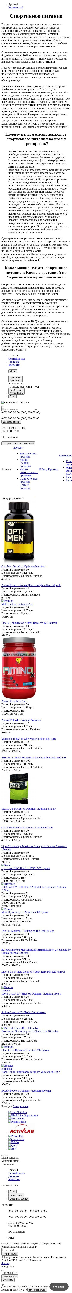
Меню (13, 371)
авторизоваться (37, 1289)
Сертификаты (16, 358)
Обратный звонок (19, 1198)
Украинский (15, 7)
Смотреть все (20, 1106)
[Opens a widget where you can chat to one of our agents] (59, 1287)
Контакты (14, 364)
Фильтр (5, 1263)
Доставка (13, 361)
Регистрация (16, 1195)
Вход (12, 1191)
